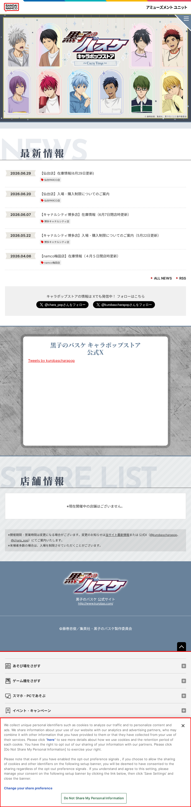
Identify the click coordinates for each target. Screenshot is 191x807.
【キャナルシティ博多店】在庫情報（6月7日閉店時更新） (85, 214)
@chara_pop (19, 540)
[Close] (183, 725)
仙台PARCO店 (52, 179)
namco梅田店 (52, 262)
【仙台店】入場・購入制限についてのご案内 (74, 194)
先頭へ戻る (181, 646)
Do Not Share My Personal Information (94, 798)
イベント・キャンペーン (32, 711)
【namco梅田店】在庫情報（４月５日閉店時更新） (80, 256)
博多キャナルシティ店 (56, 221)
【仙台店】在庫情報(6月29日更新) (67, 173)
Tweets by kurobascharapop (51, 360)
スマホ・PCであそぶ (29, 696)
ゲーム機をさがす (27, 681)
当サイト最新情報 (117, 535)
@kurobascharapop (163, 535)
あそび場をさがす (27, 666)
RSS (182, 278)
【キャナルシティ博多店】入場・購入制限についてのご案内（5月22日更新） (100, 235)
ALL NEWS (163, 278)
